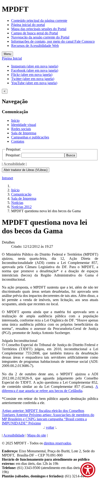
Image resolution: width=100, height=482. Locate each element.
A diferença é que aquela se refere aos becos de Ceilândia (50, 389)
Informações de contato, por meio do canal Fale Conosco (53, 41)
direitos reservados (57, 443)
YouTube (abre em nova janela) (34, 83)
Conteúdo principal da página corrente (39, 20)
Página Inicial (12, 58)
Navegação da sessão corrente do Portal (40, 37)
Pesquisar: (13, 155)
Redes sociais (21, 129)
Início (15, 120)
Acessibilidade (14, 164)
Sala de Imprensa (23, 133)
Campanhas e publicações (30, 137)
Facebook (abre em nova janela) (34, 70)
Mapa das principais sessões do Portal (38, 29)
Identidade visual (23, 125)
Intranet (7, 178)
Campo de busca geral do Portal (34, 33)
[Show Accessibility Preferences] (87, 469)
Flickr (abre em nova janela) (31, 75)
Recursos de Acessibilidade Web (35, 46)
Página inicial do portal (28, 25)
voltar (50, 427)
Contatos (17, 141)
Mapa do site (36, 435)
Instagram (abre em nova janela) (34, 66)
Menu (7, 54)
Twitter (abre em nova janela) (32, 79)
